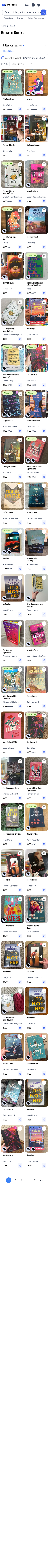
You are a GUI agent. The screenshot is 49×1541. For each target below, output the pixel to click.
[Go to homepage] (9, 5)
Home (3, 26)
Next (41, 1180)
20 (35, 1180)
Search (12, 26)
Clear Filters (8, 51)
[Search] (43, 12)
